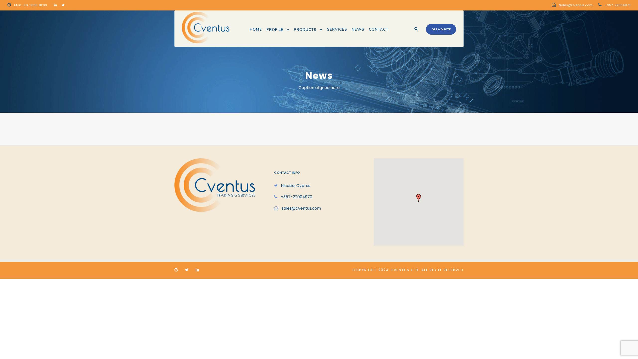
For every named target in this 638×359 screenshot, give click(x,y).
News (358, 29)
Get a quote (441, 29)
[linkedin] (55, 5)
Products (305, 29)
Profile (274, 29)
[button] (419, 198)
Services (337, 29)
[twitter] (63, 5)
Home (256, 29)
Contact (378, 29)
